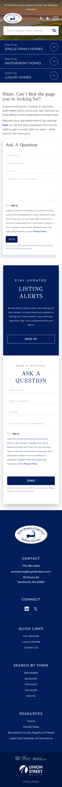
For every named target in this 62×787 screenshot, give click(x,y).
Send (11, 239)
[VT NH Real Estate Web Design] (31, 770)
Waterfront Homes (23, 63)
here (5, 125)
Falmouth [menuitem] (31, 684)
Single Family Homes (24, 49)
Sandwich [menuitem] (31, 678)
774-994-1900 (42, 18)
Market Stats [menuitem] (31, 727)
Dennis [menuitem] (31, 695)
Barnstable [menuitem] (31, 672)
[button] (54, 30)
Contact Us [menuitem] (31, 647)
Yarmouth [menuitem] (31, 690)
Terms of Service (20, 248)
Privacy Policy (39, 231)
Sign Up (31, 339)
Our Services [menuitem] (31, 636)
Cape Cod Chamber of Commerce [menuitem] (31, 738)
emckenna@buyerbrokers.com (31, 571)
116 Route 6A (31, 580)
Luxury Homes (18, 77)
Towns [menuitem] (31, 721)
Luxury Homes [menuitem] (31, 641)
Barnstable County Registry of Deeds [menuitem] (31, 732)
